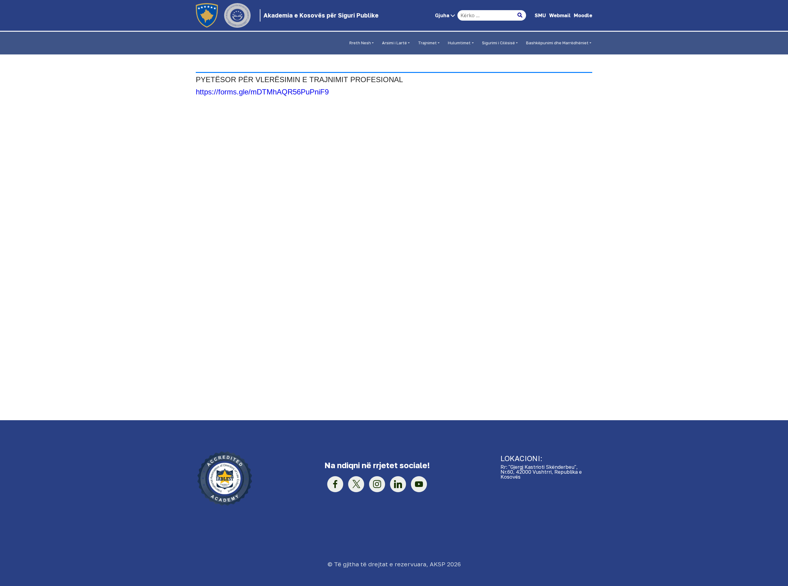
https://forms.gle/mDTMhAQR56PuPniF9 (262, 92)
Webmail (560, 15)
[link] (335, 484)
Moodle (583, 15)
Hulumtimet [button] (459, 42)
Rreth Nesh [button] (360, 42)
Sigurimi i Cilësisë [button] (498, 42)
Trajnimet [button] (427, 42)
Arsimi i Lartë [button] (394, 42)
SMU (540, 15)
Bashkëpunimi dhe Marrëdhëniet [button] (557, 42)
